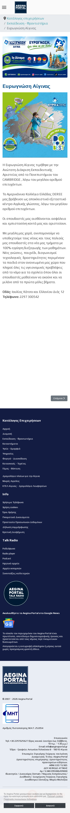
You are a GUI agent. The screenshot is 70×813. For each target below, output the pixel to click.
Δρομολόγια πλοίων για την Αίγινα (21, 476)
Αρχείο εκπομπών (12, 568)
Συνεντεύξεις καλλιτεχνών (16, 573)
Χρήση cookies (10, 507)
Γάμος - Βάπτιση (11, 468)
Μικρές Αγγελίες (11, 481)
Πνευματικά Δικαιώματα (16, 517)
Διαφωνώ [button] (50, 806)
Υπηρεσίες (8, 453)
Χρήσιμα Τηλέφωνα (13, 502)
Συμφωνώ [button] (18, 806)
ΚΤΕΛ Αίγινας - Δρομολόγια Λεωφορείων (25, 486)
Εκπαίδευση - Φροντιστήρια (18, 439)
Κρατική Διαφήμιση (13, 532)
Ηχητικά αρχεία (11, 563)
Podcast (7, 558)
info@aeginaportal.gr (56, 746)
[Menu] (4, 7)
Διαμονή (7, 434)
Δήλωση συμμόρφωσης (15, 527)
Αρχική (6, 429)
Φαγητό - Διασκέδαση (15, 458)
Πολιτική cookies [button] (55, 796)
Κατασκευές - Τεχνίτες (14, 463)
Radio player (9, 553)
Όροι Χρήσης (9, 512)
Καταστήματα (10, 443)
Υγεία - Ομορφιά (11, 448)
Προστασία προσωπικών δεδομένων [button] (20, 799)
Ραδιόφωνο (9, 548)
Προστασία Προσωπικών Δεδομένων (22, 522)
